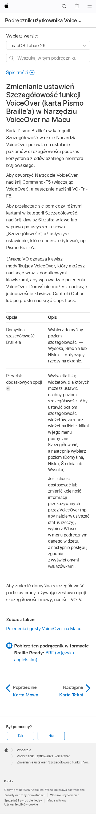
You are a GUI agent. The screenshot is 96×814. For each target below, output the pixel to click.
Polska (8, 781)
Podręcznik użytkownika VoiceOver (47, 20)
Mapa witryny (56, 800)
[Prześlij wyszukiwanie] (12, 58)
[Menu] (89, 6)
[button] (64, 6)
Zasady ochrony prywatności (24, 795)
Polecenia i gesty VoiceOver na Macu (44, 628)
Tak (20, 736)
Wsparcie (24, 750)
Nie (51, 736)
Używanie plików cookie (21, 804)
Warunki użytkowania (64, 795)
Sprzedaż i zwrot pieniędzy (23, 800)
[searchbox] (48, 58)
